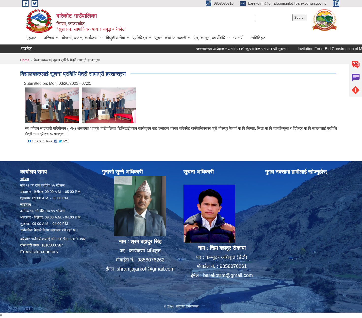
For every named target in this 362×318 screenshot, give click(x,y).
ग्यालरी (238, 37)
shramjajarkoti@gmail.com (146, 269)
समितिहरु (258, 37)
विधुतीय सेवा (115, 37)
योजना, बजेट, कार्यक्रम (80, 37)
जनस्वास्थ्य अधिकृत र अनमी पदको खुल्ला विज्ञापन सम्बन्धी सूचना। (232, 49)
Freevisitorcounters (39, 251)
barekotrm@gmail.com (228, 275)
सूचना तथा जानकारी (170, 37)
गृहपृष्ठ (31, 37)
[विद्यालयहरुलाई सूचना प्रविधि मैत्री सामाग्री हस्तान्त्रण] (52, 105)
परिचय (49, 37)
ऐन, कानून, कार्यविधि (210, 37)
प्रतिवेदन (139, 37)
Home (25, 60)
